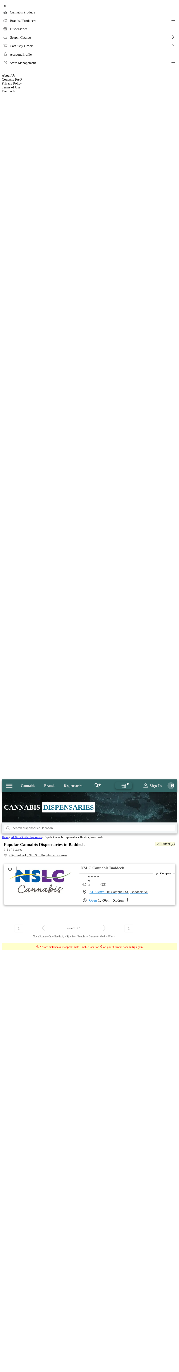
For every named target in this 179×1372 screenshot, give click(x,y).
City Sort (38, 855)
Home (5, 837)
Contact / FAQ (12, 79)
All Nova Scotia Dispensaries (26, 837)
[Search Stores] (97, 785)
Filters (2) (168, 844)
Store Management (23, 63)
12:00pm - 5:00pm (106, 900)
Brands (49, 785)
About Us (8, 75)
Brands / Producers (23, 21)
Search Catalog (20, 37)
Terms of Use (11, 87)
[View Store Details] (40, 891)
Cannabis (28, 785)
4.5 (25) (94, 884)
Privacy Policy (12, 83)
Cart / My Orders (21, 46)
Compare (165, 873)
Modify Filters (107, 936)
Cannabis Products (23, 12)
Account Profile (21, 54)
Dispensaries (18, 29)
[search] (8, 828)
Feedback (8, 91)
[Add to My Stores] (10, 869)
